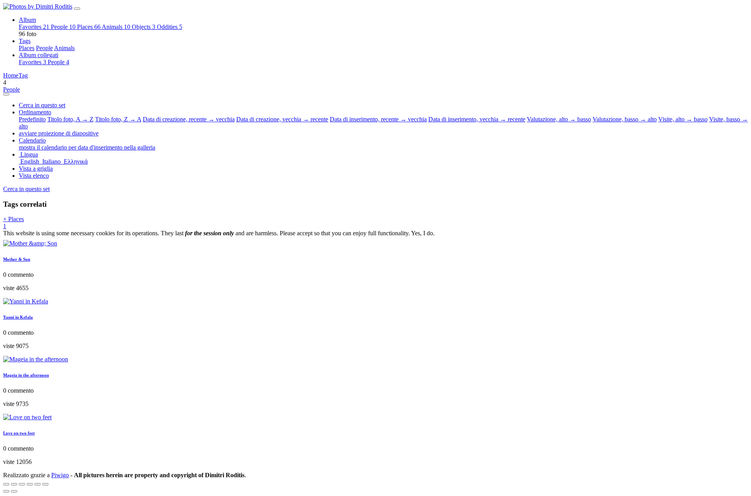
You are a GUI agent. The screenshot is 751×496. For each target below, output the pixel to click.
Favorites (34, 26)
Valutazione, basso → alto (625, 119)
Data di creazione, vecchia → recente (282, 119)
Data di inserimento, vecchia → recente (476, 119)
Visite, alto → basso (683, 119)
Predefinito (32, 119)
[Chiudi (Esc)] (6, 484)
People (63, 26)
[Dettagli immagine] (37, 484)
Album (27, 19)
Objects (143, 26)
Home (10, 75)
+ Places (13, 222)
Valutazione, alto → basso (559, 119)
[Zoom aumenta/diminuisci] (30, 484)
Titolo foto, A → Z (70, 119)
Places (89, 26)
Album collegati (38, 55)
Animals (116, 26)
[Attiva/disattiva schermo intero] (22, 484)
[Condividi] (14, 484)
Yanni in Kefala (18, 317)
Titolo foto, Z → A (118, 119)
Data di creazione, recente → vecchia (189, 119)
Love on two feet (19, 433)
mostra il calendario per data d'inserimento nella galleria (87, 147)
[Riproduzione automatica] (45, 484)
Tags (25, 41)
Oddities (169, 26)
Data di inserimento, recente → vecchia (378, 119)
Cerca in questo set (26, 189)
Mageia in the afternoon (26, 375)
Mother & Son (16, 259)
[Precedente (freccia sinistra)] (6, 491)
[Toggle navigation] (77, 8)
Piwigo (60, 475)
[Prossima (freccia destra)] (14, 491)
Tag (23, 75)
